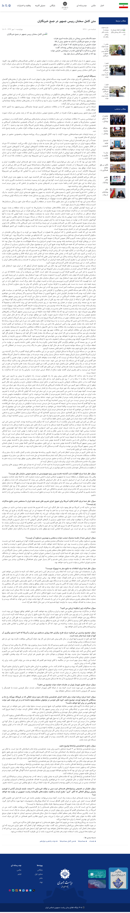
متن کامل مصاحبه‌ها (67, 841)
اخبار (102, 5)
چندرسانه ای (82, 5)
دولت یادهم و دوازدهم (48, 841)
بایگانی (52, 5)
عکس (93, 5)
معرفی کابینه (40, 5)
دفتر (41, 878)
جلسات (91, 841)
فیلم (19, 874)
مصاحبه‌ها (81, 841)
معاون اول (39, 874)
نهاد (41, 882)
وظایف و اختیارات (24, 5)
